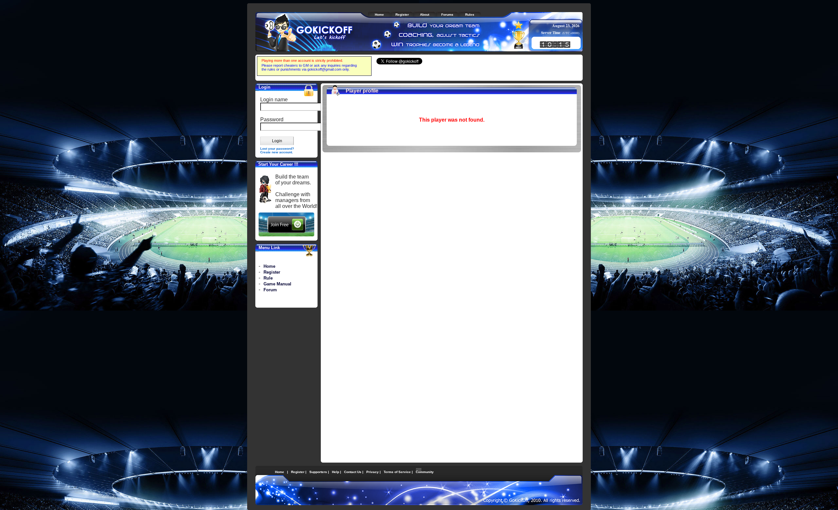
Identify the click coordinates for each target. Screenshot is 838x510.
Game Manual (277, 283)
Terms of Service (397, 472)
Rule (268, 278)
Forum (270, 289)
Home (269, 266)
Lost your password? (277, 148)
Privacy (372, 472)
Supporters (318, 472)
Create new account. (276, 152)
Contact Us (352, 472)
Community (425, 472)
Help (335, 472)
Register (272, 272)
